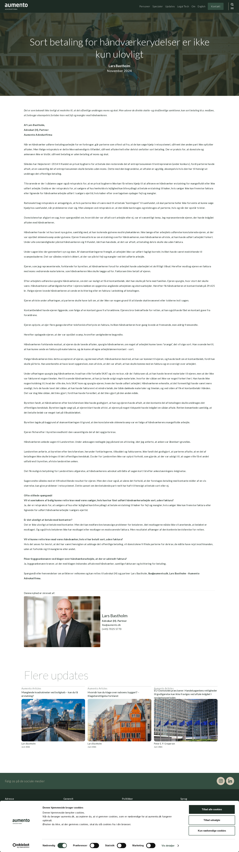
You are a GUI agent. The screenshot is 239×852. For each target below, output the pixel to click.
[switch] (94, 845)
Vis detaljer (168, 845)
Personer (144, 6)
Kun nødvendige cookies (212, 830)
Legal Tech (183, 6)
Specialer (158, 6)
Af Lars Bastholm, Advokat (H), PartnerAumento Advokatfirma (38, 129)
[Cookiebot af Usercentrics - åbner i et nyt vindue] (21, 845)
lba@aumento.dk (158, 573)
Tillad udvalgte (212, 820)
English (201, 6)
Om (193, 6)
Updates (170, 6)
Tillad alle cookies (212, 809)
